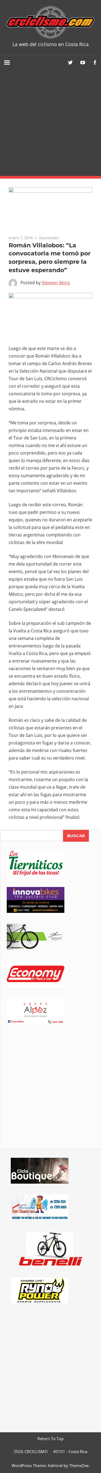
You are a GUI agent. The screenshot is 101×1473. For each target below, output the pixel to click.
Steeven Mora (56, 283)
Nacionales (49, 237)
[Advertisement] (50, 122)
